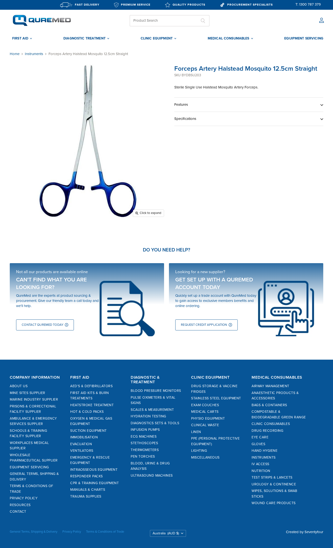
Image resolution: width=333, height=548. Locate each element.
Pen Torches (143, 456)
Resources (20, 505)
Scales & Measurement (152, 410)
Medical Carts (205, 412)
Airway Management (270, 386)
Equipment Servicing (29, 467)
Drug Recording (267, 431)
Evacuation (81, 444)
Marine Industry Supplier (34, 399)
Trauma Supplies (85, 496)
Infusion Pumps (145, 430)
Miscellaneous (205, 457)
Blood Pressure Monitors (156, 391)
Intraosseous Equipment (94, 470)
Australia (166, 533)
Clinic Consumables (271, 424)
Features (181, 104)
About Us (19, 386)
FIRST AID (20, 38)
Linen (196, 432)
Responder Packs (86, 476)
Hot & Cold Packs (87, 412)
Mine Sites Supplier (27, 393)
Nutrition (261, 471)
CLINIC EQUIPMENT (157, 38)
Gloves (258, 444)
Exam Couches (205, 405)
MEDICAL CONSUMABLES (229, 38)
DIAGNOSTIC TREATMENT (85, 38)
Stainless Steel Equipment (216, 398)
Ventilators (81, 451)
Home (15, 54)
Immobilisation (84, 437)
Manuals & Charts (87, 490)
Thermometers (145, 450)
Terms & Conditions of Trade (105, 532)
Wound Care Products (274, 503)
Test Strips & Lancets (272, 477)
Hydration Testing (148, 416)
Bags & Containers (269, 405)
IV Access (260, 464)
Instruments (34, 54)
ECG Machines (144, 436)
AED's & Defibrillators (91, 386)
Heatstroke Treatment (92, 405)
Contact (18, 512)
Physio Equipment (208, 418)
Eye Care (260, 437)
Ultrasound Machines (152, 475)
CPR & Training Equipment (94, 483)
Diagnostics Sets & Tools (155, 423)
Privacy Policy (24, 498)
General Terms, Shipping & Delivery (33, 532)
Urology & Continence (274, 484)
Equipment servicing (303, 38)
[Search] (202, 20)
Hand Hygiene (264, 451)
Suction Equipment (88, 431)
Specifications (185, 118)
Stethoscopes (144, 443)
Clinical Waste (205, 425)
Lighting (199, 451)
